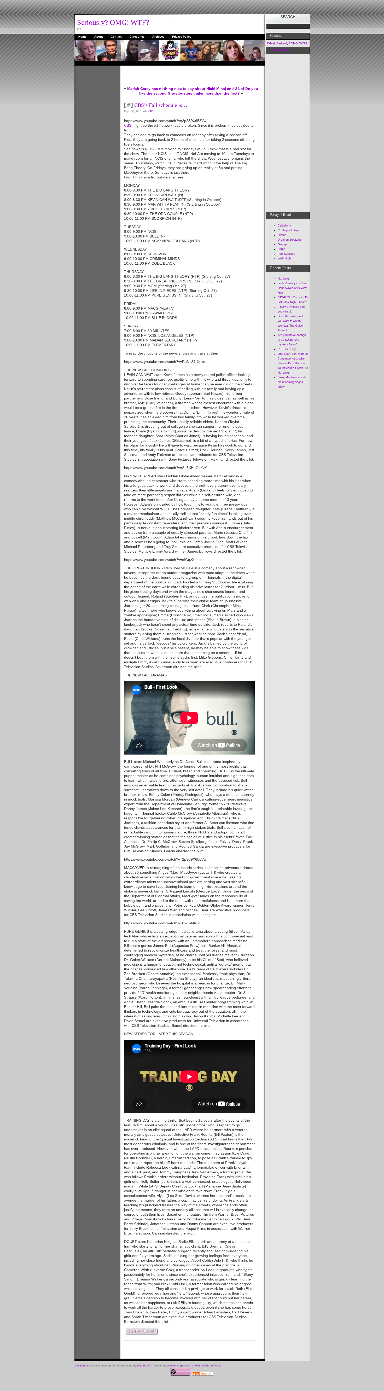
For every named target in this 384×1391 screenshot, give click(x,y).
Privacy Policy (181, 36)
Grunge (282, 244)
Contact (116, 36)
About (98, 36)
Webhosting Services (207, 1365)
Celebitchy (284, 225)
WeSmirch (284, 258)
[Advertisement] (95, 144)
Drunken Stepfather (290, 239)
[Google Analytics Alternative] (202, 1374)
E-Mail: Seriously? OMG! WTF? (287, 43)
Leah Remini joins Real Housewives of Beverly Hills (292, 288)
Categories (137, 36)
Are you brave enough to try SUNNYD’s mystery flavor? (292, 339)
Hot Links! (284, 278)
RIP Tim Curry (287, 349)
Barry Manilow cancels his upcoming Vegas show (292, 382)
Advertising (279, 50)
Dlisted (282, 234)
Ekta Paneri (144, 1365)
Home (82, 36)
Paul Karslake (286, 253)
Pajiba (281, 249)
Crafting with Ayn (288, 230)
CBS (151, 111)
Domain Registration (179, 1365)
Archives (158, 36)
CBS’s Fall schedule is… (160, 105)
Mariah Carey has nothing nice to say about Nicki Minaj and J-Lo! (185, 88)
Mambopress (82, 1365)
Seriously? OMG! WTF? (113, 22)
